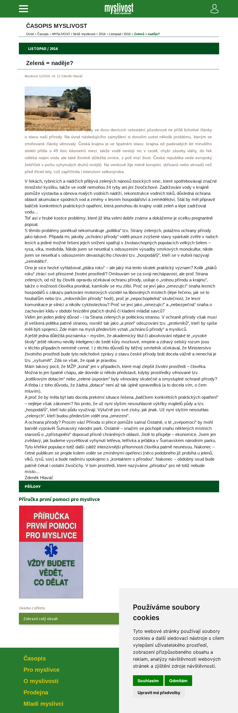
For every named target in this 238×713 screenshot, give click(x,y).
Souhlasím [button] (148, 680)
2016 (102, 34)
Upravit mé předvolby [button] (159, 692)
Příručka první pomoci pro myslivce (59, 499)
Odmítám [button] (178, 680)
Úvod (30, 34)
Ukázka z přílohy (32, 608)
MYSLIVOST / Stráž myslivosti (73, 34)
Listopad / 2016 (120, 34)
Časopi (43, 34)
